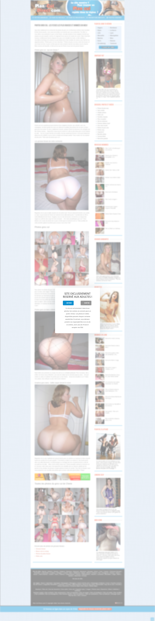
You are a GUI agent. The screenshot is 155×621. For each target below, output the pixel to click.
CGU (81, 327)
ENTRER (69, 303)
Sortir (86, 303)
